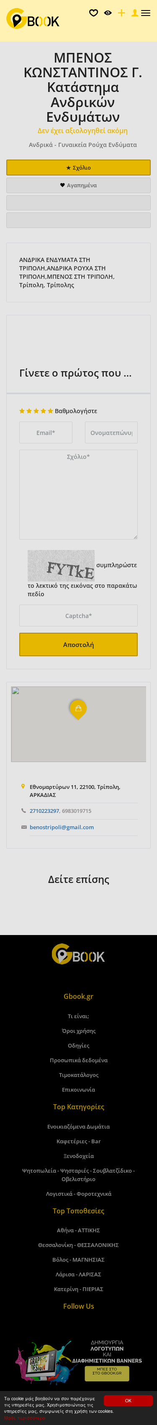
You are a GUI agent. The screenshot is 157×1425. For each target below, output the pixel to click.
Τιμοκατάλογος (78, 1075)
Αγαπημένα (82, 185)
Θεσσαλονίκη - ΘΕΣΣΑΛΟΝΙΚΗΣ (78, 1245)
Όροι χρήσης (78, 1031)
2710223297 (44, 811)
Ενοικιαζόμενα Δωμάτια (78, 1126)
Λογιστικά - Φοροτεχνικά (78, 1193)
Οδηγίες (78, 1045)
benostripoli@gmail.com (62, 827)
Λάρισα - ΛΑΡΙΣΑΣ (78, 1274)
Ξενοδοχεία (79, 1156)
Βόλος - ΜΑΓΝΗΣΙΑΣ (78, 1259)
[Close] (134, 15)
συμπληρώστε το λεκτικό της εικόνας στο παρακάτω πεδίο (82, 579)
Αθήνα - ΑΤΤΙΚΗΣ (78, 1230)
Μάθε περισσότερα (25, 1418)
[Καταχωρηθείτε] (120, 15)
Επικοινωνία (78, 1089)
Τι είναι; (78, 1016)
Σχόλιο (82, 167)
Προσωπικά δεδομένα (79, 1060)
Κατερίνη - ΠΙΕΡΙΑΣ (78, 1289)
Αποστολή (78, 644)
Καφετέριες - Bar (79, 1141)
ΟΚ (128, 1400)
